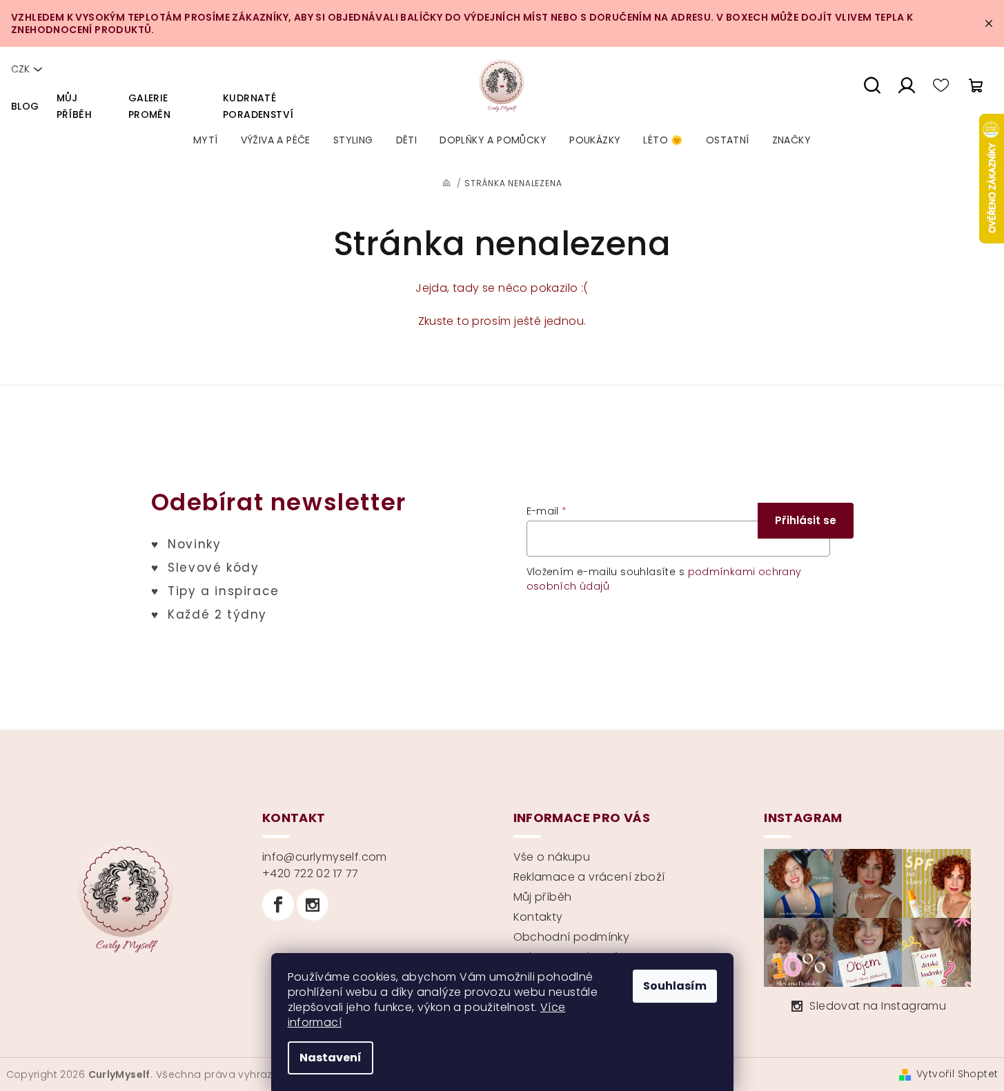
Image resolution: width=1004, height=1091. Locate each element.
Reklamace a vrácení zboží (589, 877)
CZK (20, 69)
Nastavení (330, 1057)
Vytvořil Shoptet (957, 1074)
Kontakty (538, 917)
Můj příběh (74, 106)
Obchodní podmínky (571, 937)
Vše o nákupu (552, 857)
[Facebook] (278, 905)
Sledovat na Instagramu (877, 1006)
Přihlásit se (805, 520)
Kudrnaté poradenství (258, 106)
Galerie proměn (149, 106)
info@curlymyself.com (324, 857)
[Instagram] (312, 905)
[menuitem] (205, 140)
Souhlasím (675, 986)
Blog (25, 106)
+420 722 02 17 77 (310, 873)
